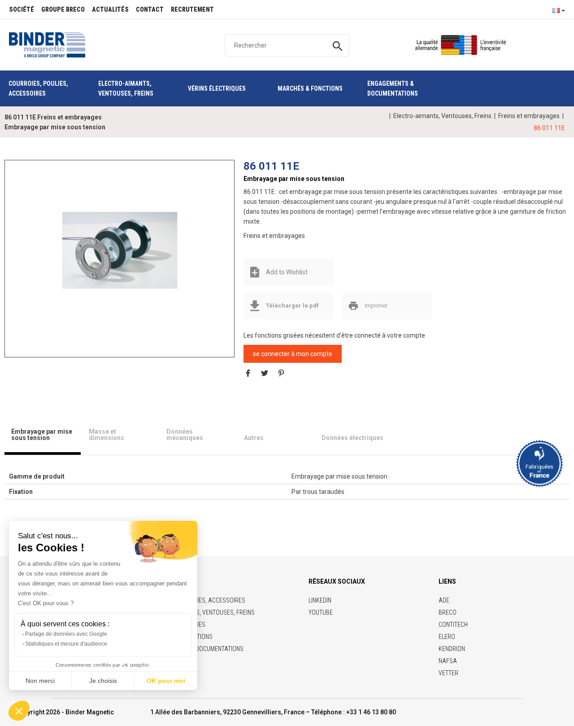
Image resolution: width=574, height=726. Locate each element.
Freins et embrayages (529, 115)
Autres (254, 437)
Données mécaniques (184, 434)
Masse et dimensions (106, 434)
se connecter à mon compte (292, 353)
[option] (120, 250)
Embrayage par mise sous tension (41, 434)
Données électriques (352, 437)
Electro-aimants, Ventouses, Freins (442, 115)
